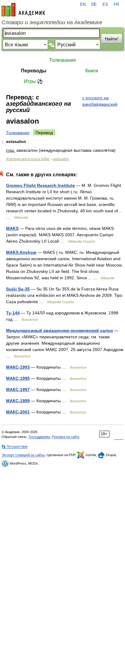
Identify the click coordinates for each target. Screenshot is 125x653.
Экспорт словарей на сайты (23, 455)
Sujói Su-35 (18, 289)
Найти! (111, 38)
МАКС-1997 (18, 389)
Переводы (33, 70)
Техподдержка (39, 437)
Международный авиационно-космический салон (59, 330)
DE (94, 4)
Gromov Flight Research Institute (40, 185)
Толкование (17, 132)
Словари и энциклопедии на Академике (52, 22)
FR (116, 4)
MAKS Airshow (21, 252)
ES (105, 4)
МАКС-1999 (18, 400)
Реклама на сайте (65, 437)
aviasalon (61, 159)
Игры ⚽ (33, 81)
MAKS (12, 228)
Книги (91, 70)
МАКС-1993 (18, 367)
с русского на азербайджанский (99, 101)
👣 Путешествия (15, 446)
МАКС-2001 (18, 411)
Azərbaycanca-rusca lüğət (28, 159)
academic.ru (23, 9)
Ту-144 (13, 312)
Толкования (62, 60)
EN (83, 4)
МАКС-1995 (18, 378)
